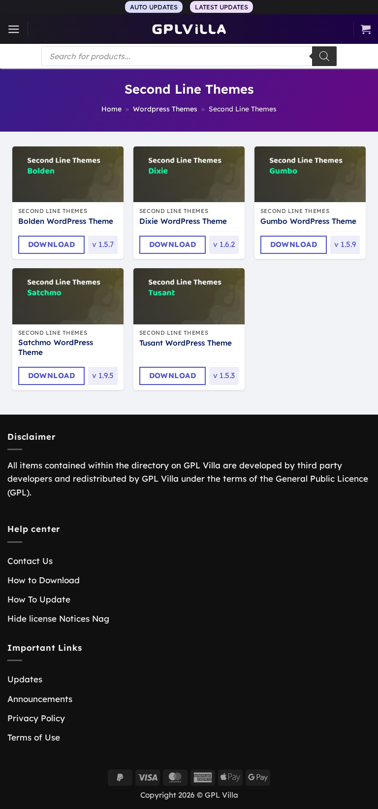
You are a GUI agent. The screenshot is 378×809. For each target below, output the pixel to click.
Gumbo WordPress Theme (308, 221)
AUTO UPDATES (154, 7)
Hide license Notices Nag (58, 618)
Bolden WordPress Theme (65, 221)
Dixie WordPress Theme (183, 221)
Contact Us (30, 561)
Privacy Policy (36, 718)
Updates (24, 679)
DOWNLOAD (51, 244)
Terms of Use (33, 737)
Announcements (39, 699)
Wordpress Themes (165, 109)
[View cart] (366, 29)
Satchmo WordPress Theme (55, 347)
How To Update (38, 599)
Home (111, 109)
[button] (13, 29)
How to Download (43, 580)
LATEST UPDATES (221, 7)
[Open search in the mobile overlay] (189, 56)
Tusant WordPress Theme (185, 343)
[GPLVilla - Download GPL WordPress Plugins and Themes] (189, 29)
